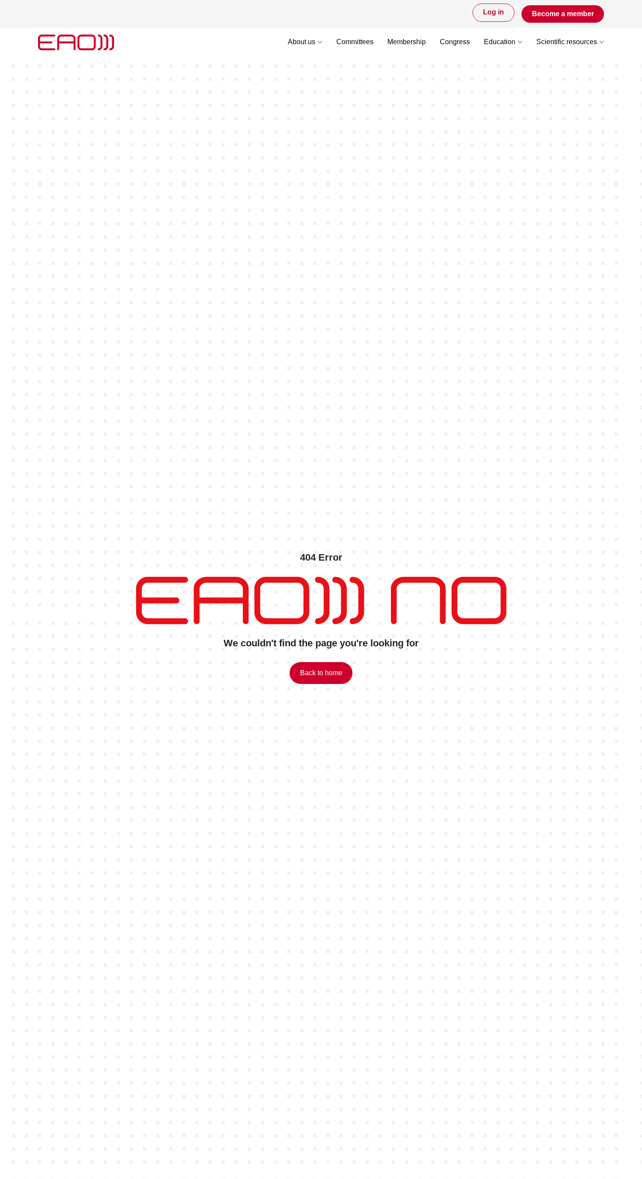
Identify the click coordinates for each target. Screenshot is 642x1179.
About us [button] (301, 42)
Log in (493, 12)
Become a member (563, 13)
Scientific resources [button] (566, 42)
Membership (406, 42)
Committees (354, 42)
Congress (455, 42)
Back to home (321, 673)
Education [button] (499, 42)
